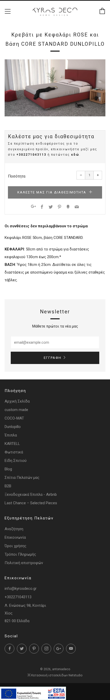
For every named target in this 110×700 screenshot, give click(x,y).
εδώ (75, 154)
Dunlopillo (13, 426)
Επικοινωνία (15, 537)
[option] (55, 87)
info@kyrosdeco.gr (21, 588)
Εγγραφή (52, 358)
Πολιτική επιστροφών (24, 563)
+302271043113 (31, 154)
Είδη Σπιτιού (16, 460)
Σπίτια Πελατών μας (22, 477)
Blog (8, 469)
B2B (8, 486)
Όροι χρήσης (15, 546)
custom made (16, 409)
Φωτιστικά (14, 452)
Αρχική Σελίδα (17, 401)
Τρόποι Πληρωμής (20, 554)
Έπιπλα (11, 435)
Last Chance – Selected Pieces (31, 503)
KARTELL (12, 443)
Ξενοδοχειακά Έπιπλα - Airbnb (31, 494)
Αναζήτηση (14, 529)
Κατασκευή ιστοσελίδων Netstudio (56, 675)
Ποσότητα (16, 176)
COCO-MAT (14, 418)
